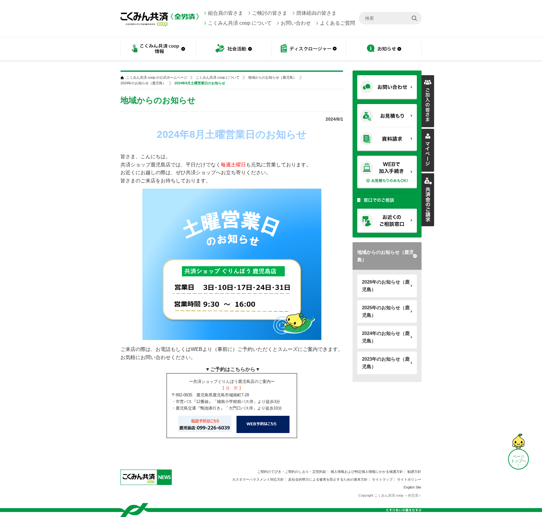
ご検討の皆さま (269, 13)
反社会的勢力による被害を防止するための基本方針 (328, 479)
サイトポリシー (409, 479)
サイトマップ (382, 479)
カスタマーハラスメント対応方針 (258, 479)
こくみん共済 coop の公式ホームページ (156, 77)
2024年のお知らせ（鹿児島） (386, 337)
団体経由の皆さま (316, 13)
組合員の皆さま (225, 13)
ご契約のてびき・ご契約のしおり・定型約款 (291, 471)
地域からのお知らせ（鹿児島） (385, 255)
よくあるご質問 (337, 23)
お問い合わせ (296, 23)
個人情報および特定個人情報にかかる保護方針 (367, 471)
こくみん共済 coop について (240, 23)
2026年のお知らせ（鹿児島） (386, 285)
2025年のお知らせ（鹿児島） (386, 311)
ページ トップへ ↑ (518, 460)
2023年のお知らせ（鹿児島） (386, 362)
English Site (412, 487)
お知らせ (384, 49)
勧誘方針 (414, 471)
